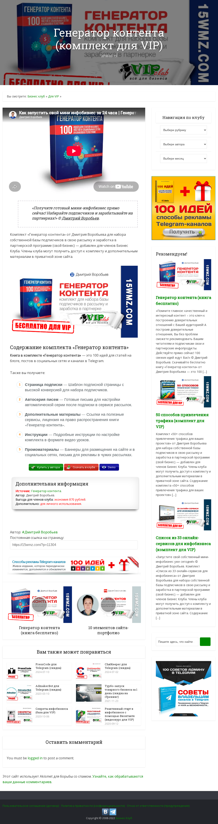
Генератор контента (46, 491)
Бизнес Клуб (124, 818)
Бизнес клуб (36, 96)
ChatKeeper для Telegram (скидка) (118, 666)
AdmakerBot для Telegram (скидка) (48, 687)
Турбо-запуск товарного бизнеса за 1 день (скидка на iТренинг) (121, 691)
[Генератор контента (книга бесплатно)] (183, 274)
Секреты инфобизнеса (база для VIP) (52, 710)
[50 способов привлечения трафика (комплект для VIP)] (183, 391)
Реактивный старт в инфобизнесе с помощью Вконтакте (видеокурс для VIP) (120, 714)
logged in (35, 758)
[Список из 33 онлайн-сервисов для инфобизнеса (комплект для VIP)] (183, 515)
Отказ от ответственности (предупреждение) (158, 806)
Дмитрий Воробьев (41, 532)
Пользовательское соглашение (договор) (31, 806)
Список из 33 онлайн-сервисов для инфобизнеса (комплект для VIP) (183, 543)
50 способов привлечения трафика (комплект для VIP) (182, 420)
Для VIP (53, 96)
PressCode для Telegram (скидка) (48, 666)
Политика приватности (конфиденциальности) (93, 806)
